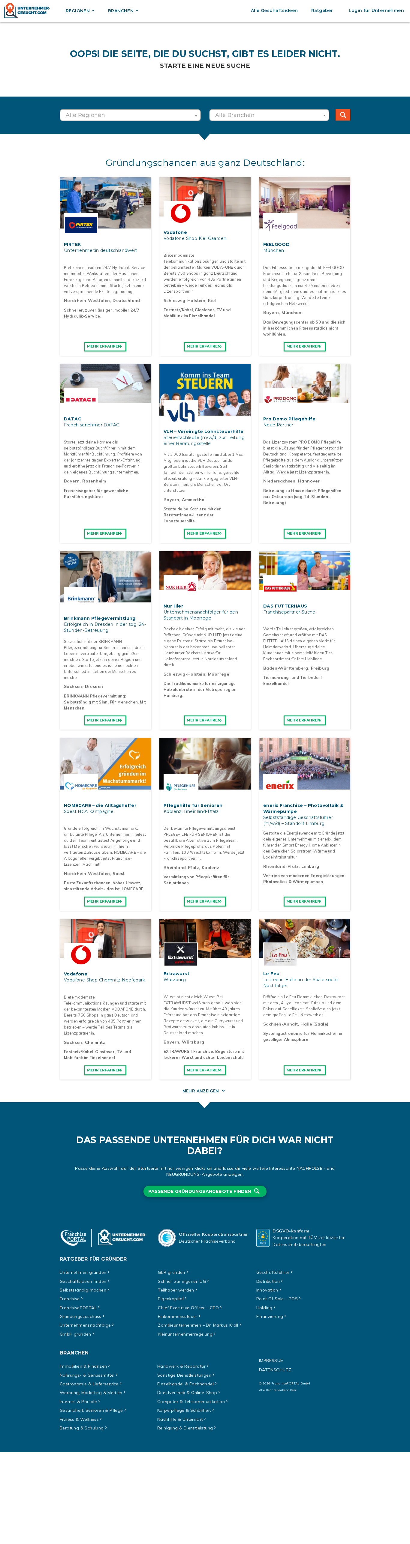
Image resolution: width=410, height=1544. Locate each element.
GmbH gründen (75, 1334)
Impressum (271, 1360)
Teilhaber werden (176, 1290)
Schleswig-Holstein (184, 300)
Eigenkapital (171, 1298)
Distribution (268, 1281)
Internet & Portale (78, 1401)
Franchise (70, 1298)
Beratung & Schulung (82, 1428)
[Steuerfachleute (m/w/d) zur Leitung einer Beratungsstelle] (205, 412)
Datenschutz (275, 1369)
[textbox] (130, 115)
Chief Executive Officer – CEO (188, 1307)
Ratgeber (322, 10)
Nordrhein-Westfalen (87, 300)
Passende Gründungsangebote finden (200, 1191)
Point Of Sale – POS (277, 1298)
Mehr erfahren (104, 346)
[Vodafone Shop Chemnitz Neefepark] (105, 955)
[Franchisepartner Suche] (304, 587)
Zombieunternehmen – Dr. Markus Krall (198, 1325)
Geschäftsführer (273, 1272)
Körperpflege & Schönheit (184, 1410)
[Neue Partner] (304, 400)
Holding (264, 1307)
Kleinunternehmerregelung (185, 1334)
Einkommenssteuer (177, 1316)
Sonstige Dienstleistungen (184, 1375)
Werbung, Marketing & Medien (91, 1392)
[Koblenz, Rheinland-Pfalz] (205, 786)
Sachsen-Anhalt (280, 1024)
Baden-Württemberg (285, 668)
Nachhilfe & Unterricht (180, 1419)
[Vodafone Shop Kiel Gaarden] (205, 213)
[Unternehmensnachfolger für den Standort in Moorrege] (205, 587)
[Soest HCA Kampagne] (105, 786)
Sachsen (73, 686)
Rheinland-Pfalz (181, 867)
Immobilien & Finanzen (83, 1366)
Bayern (271, 312)
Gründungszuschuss (80, 1316)
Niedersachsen (279, 481)
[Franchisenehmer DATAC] (105, 400)
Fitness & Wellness (79, 1419)
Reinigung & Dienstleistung (185, 1428)
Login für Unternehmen (376, 10)
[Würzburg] (205, 954)
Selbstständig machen (83, 1290)
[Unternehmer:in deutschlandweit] (105, 225)
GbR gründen (171, 1272)
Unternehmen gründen (83, 1272)
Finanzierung (269, 1316)
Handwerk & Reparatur (181, 1366)
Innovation (267, 1290)
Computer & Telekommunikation (191, 1401)
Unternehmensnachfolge (85, 1325)
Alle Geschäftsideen (274, 10)
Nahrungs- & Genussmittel (87, 1375)
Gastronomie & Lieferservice (89, 1384)
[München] (304, 225)
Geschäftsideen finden (83, 1281)
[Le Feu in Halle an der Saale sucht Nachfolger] (304, 954)
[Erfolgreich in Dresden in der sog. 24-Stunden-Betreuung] (105, 599)
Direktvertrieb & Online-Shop (187, 1392)
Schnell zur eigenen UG (182, 1281)
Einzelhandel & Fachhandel (185, 1384)
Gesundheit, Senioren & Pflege (91, 1410)
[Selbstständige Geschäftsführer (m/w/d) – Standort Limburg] (304, 786)
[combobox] (130, 115)
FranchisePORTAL (78, 1307)
